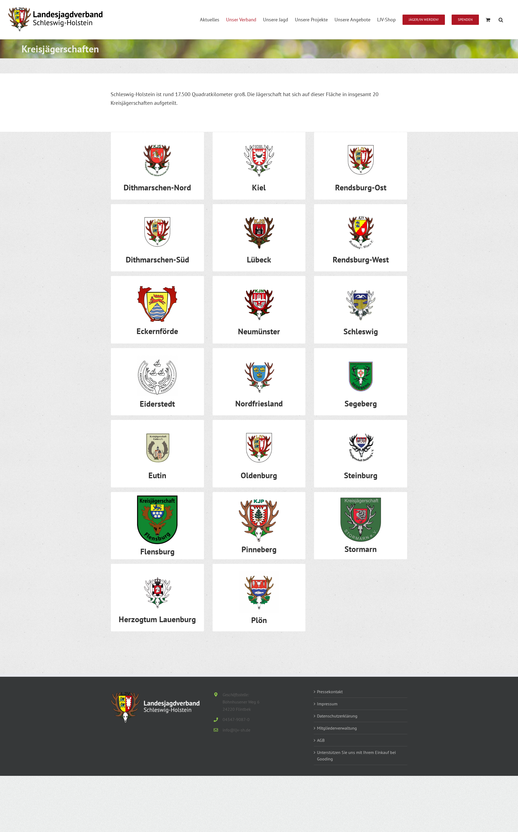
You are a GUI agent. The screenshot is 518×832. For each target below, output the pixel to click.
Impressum (327, 703)
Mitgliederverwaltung (337, 728)
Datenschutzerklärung (337, 716)
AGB (321, 740)
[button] (501, 19)
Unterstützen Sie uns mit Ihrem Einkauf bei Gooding (356, 756)
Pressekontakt (330, 691)
